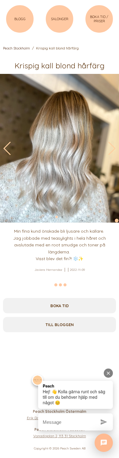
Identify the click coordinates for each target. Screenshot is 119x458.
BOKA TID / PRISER (99, 19)
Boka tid (59, 305)
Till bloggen (59, 324)
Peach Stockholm (16, 48)
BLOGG (20, 19)
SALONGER (59, 19)
